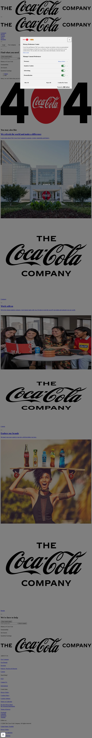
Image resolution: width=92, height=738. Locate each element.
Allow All (26, 82)
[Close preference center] (70, 40)
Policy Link (26, 52)
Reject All (48, 82)
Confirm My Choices (63, 82)
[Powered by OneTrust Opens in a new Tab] (64, 87)
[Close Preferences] (3, 735)
